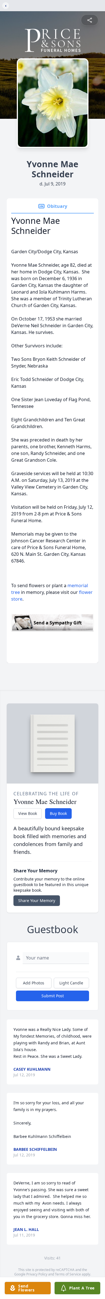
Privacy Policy (36, 1274)
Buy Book (58, 813)
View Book (27, 813)
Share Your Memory (36, 900)
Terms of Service (68, 1274)
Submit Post (52, 995)
